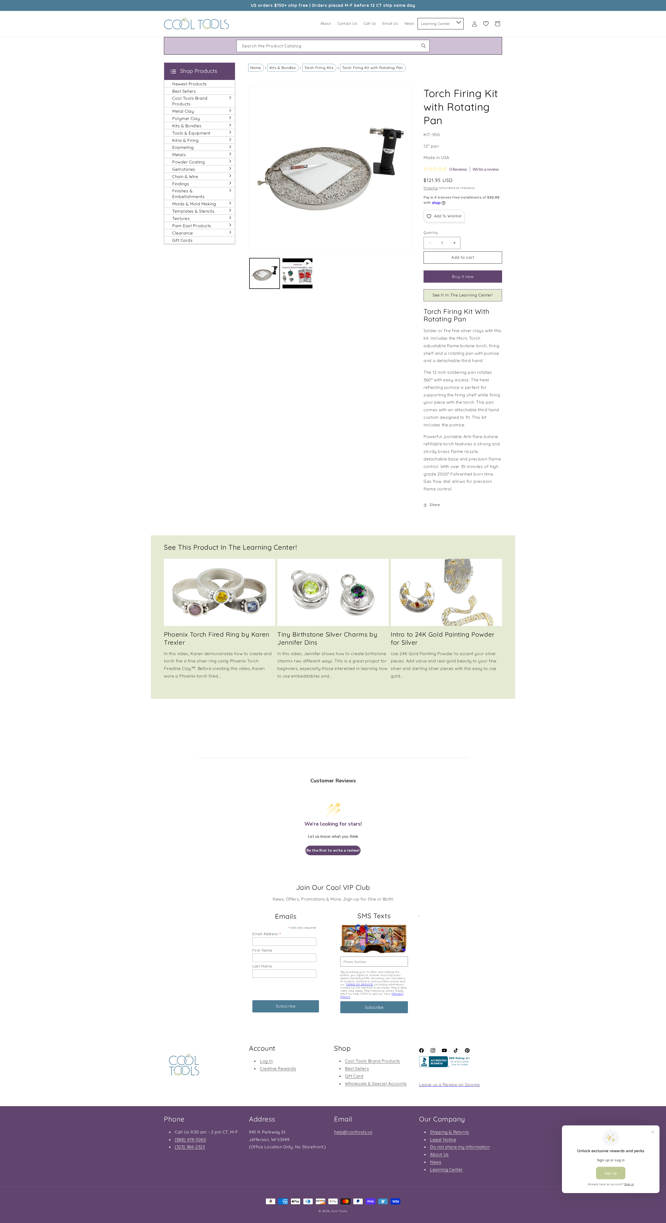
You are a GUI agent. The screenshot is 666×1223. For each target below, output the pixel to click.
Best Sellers (357, 1068)
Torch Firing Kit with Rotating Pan (372, 67)
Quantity (431, 232)
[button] (458, 21)
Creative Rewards (278, 1068)
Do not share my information (460, 1146)
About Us (439, 1154)
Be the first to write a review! (333, 850)
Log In (266, 1060)
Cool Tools (339, 1211)
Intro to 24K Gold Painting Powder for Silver (443, 638)
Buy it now (463, 276)
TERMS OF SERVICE (359, 984)
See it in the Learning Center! (463, 295)
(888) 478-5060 (190, 1139)
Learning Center (446, 1169)
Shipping (431, 188)
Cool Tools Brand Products (372, 1060)
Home (255, 67)
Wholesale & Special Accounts (376, 1083)
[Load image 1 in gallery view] (264, 273)
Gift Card (354, 1076)
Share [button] (435, 504)
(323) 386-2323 (190, 1146)
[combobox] (333, 46)
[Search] (423, 46)
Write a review (486, 169)
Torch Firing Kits (319, 67)
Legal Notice (443, 1139)
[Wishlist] (486, 23)
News (435, 1161)
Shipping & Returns (449, 1132)
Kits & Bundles (283, 67)
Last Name (262, 966)
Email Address (266, 933)
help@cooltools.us (353, 1132)
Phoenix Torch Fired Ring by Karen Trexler (217, 638)
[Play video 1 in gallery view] (297, 273)
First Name (262, 950)
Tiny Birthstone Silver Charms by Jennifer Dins (327, 638)
